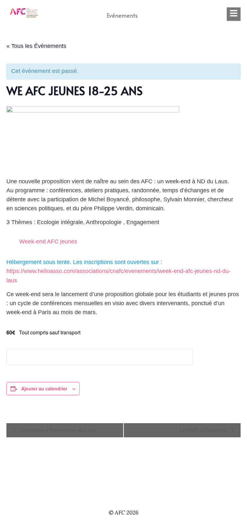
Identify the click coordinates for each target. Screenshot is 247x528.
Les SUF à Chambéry (203, 430)
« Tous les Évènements (36, 46)
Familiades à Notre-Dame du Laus (57, 430)
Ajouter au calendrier (44, 388)
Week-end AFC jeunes (48, 241)
